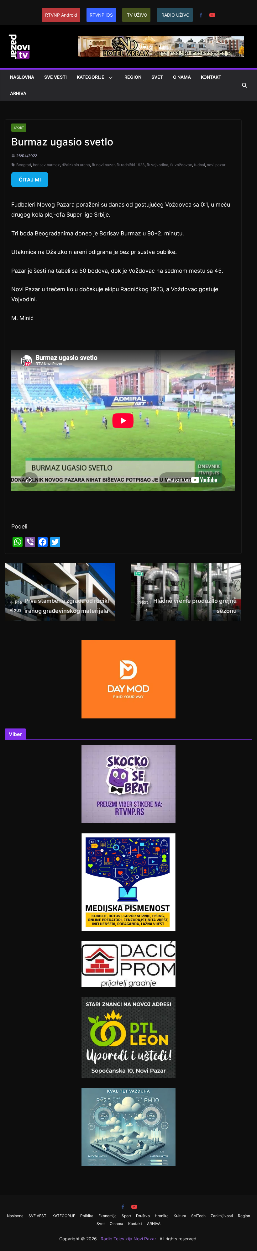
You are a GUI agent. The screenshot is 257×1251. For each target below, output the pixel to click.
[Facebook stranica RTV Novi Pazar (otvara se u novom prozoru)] (201, 15)
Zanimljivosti (222, 1215)
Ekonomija (107, 1215)
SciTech (198, 1215)
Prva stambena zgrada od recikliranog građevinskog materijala (59, 605)
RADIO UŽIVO (175, 15)
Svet (157, 77)
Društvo (143, 1215)
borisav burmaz (46, 164)
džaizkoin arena (76, 164)
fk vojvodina (157, 164)
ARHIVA (18, 93)
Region (132, 77)
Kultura (180, 1215)
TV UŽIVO (137, 15)
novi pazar (216, 164)
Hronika (162, 1215)
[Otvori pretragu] (244, 85)
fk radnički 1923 (131, 164)
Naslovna (22, 77)
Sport (19, 127)
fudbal (199, 164)
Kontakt (211, 77)
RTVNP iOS (101, 15)
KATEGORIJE (90, 77)
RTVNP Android (61, 15)
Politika (86, 1215)
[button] (109, 78)
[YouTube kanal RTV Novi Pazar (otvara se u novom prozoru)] (212, 15)
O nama (182, 77)
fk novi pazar (103, 164)
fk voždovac (181, 164)
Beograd (23, 164)
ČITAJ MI (30, 179)
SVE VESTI (55, 77)
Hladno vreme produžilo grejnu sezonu (187, 605)
